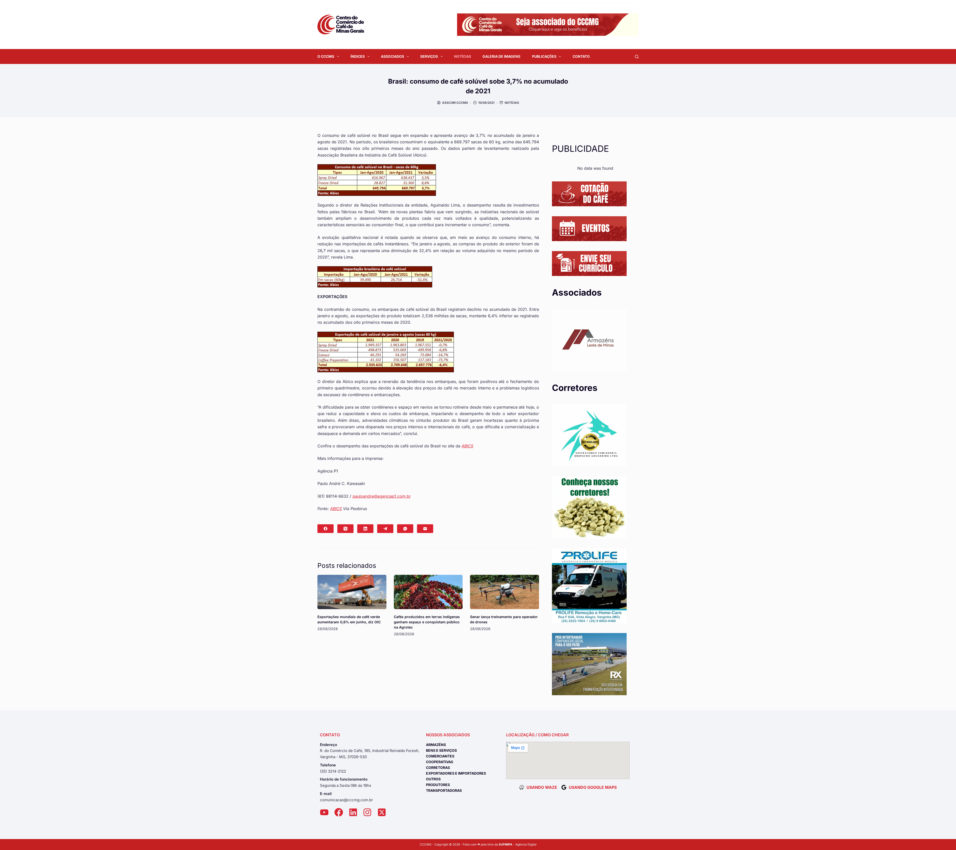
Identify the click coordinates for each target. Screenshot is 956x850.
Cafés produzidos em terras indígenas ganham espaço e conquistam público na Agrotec (427, 622)
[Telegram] (385, 528)
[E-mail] (425, 528)
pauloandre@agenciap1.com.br (382, 496)
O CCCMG (325, 56)
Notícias (512, 103)
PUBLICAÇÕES (544, 56)
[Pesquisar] (637, 56)
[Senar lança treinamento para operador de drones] (504, 592)
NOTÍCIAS (462, 56)
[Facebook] (325, 528)
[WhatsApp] (405, 528)
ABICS (467, 445)
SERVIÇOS (429, 56)
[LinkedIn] (365, 528)
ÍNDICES (358, 56)
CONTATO (581, 56)
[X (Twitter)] (345, 528)
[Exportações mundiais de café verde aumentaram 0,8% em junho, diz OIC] (351, 592)
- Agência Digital (518, 844)
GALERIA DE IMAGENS (501, 56)
